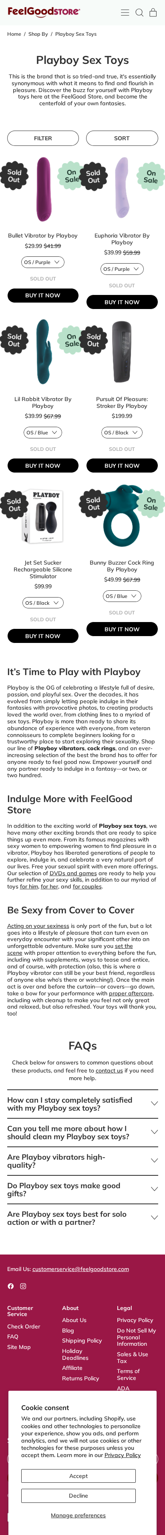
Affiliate (72, 1367)
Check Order (23, 1326)
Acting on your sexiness (38, 925)
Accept (78, 1476)
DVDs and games (73, 873)
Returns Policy (80, 1378)
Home (14, 34)
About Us (74, 1320)
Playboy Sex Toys (76, 34)
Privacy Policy (123, 1455)
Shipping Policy (82, 1340)
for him (29, 886)
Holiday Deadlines (75, 1354)
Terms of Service (128, 1374)
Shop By (38, 34)
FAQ (12, 1336)
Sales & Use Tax (132, 1358)
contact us (109, 1070)
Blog (68, 1330)
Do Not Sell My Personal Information (136, 1337)
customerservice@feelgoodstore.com (80, 1269)
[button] (139, 13)
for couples (87, 886)
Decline (78, 1495)
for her (49, 886)
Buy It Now (42, 295)
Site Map (19, 1347)
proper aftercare (131, 993)
